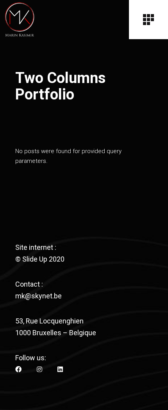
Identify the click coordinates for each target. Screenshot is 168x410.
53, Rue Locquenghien (49, 321)
